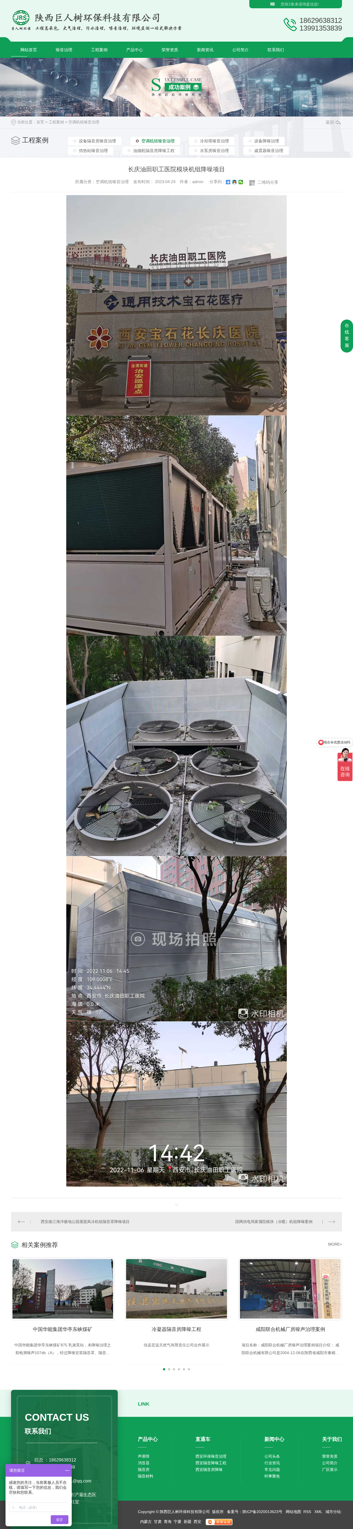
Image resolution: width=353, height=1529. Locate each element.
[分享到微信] (241, 182)
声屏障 (143, 1456)
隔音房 (143, 1469)
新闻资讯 (205, 49)
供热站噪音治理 (93, 150)
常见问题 (272, 1469)
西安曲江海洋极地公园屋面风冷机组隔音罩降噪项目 (85, 1221)
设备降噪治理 (266, 141)
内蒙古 (146, 1521)
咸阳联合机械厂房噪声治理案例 (290, 1329)
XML (318, 1511)
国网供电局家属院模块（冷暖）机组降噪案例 (273, 1221)
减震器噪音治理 (268, 150)
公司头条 (272, 1456)
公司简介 (240, 49)
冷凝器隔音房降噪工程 (176, 1329)
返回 (330, 122)
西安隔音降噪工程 (211, 1463)
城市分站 (333, 1511)
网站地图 (293, 1511)
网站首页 (28, 49)
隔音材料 (145, 1476)
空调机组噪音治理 (83, 122)
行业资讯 (272, 1463)
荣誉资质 (170, 49)
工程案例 (99, 49)
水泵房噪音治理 (214, 150)
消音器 (143, 1463)
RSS (307, 1511)
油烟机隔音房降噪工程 (154, 150)
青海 (168, 1521)
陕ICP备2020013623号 (262, 1511)
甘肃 (158, 1521)
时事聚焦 (272, 1476)
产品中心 (134, 49)
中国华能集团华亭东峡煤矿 (62, 1329)
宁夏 (177, 1521)
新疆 (187, 1521)
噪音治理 (64, 49)
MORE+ (335, 1244)
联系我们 (276, 49)
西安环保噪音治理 (211, 1456)
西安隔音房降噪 (209, 1469)
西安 (197, 1521)
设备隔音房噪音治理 (97, 141)
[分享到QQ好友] (234, 182)
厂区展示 (330, 1469)
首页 (40, 122)
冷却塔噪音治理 (214, 141)
